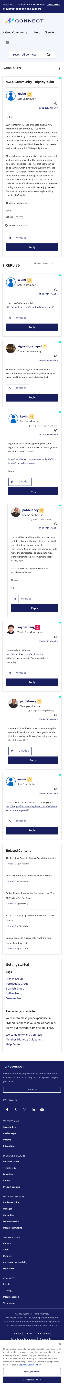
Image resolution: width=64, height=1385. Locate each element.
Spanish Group (15, 989)
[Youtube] (42, 1110)
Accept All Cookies (32, 1379)
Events (6, 1284)
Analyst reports (10, 1133)
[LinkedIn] (33, 1110)
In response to (44, 425)
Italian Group (14, 993)
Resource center (11, 1161)
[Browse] (7, 43)
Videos (6, 1180)
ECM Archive (22, 225)
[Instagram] (25, 1110)
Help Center (13, 1044)
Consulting (8, 1215)
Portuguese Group (17, 984)
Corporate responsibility (15, 1262)
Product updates (11, 1187)
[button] (10, 238)
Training (7, 1290)
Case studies (9, 1127)
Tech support (9, 1303)
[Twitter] (16, 1110)
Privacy (17, 1333)
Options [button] (59, 68)
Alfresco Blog (13, 863)
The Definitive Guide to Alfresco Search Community (31, 858)
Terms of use (42, 1333)
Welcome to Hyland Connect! (24, 1035)
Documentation (11, 1297)
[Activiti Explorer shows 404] (53, 263)
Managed (7, 1208)
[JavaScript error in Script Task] (59, 263)
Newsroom (8, 1268)
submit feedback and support (23, 8)
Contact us (32, 1089)
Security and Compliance (23, 1339)
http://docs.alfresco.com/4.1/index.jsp (24, 654)
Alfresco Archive (12, 68)
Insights (7, 1139)
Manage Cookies (32, 1371)
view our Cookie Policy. (30, 1364)
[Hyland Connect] (24, 21)
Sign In (49, 32)
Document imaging (12, 1228)
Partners (7, 1256)
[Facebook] (7, 1110)
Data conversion (11, 1221)
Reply (32, 247)
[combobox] (32, 55)
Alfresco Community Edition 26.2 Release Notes (29, 875)
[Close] (60, 1344)
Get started (53, 4)
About (6, 1249)
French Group (14, 979)
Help (37, 32)
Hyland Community (14, 32)
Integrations (9, 1146)
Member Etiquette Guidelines (24, 1040)
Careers (7, 1243)
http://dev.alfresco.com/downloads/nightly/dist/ (30, 307)
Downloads (8, 1174)
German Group (15, 998)
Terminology (9, 1168)
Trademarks (45, 1339)
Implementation (11, 1202)
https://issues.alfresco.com (21, 463)
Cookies (28, 1333)
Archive (19, 216)
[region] (32, 1362)
